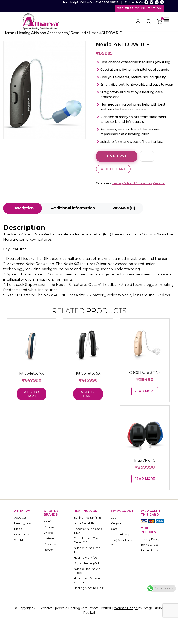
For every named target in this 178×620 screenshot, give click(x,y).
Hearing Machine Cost (89, 588)
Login (115, 517)
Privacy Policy (150, 539)
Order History (120, 534)
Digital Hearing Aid (86, 563)
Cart (114, 528)
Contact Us (21, 534)
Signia (48, 521)
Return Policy (150, 550)
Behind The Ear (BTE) (88, 517)
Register (116, 523)
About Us (20, 517)
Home (8, 33)
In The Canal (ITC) (85, 523)
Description (22, 208)
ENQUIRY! (116, 156)
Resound (78, 33)
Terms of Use (150, 544)
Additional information (73, 208)
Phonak (49, 527)
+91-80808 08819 (106, 2)
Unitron (49, 538)
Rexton (49, 549)
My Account (138, 21)
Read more (144, 391)
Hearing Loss (22, 523)
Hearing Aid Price (85, 557)
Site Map (20, 540)
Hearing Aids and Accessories (42, 33)
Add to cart (113, 169)
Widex (48, 532)
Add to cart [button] (31, 394)
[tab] (22, 208)
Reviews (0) (123, 208)
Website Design (126, 608)
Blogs (18, 528)
